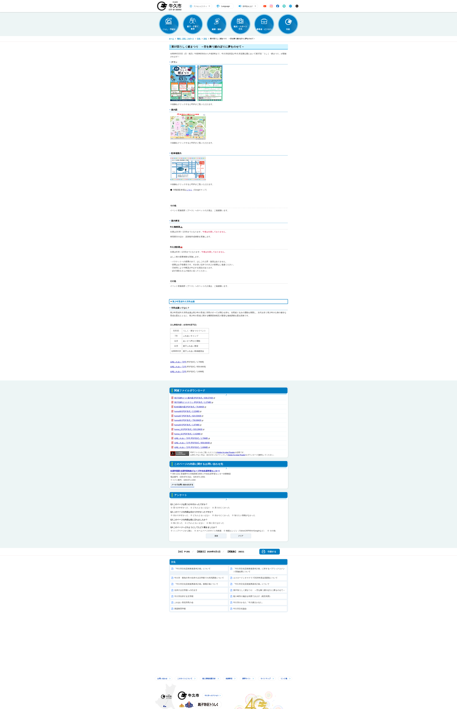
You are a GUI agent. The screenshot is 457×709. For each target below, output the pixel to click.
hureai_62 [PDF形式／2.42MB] (187, 434)
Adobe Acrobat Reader (226, 452)
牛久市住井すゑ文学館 (183, 596)
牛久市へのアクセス (212, 695)
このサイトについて (184, 678)
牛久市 (188, 695)
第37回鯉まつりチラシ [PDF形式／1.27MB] (192, 402)
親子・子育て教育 (193, 27)
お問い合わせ (162, 678)
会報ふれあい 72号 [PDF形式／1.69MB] (191, 447)
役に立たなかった (216, 523)
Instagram (271, 6)
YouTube (264, 6)
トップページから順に (182, 531)
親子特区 (208, 704)
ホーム (171, 39)
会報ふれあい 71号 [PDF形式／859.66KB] (192, 443)
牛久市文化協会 (240, 609)
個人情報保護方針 (209, 678)
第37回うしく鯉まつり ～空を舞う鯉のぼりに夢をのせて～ (259, 590)
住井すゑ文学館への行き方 (185, 590)
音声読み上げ (248, 6)
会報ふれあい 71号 (178, 367)
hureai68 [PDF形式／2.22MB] (186, 411)
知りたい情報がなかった (244, 515)
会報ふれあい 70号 (178, 362)
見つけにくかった (222, 508)
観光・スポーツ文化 (240, 27)
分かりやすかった (180, 515)
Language (225, 6)
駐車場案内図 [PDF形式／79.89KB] (189, 407)
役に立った (178, 523)
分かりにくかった (222, 515)
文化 (198, 39)
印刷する (272, 551)
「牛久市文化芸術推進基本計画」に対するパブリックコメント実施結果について (259, 570)
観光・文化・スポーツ (185, 39)
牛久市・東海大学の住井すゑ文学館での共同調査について (199, 578)
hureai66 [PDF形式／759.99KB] (187, 420)
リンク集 (284, 678)
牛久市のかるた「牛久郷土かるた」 (248, 602)
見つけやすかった (180, 508)
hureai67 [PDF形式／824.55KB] (187, 416)
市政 (288, 29)
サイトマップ (266, 678)
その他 (273, 531)
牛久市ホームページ (170, 6)
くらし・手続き (169, 29)
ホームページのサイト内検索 (209, 531)
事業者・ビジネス (264, 29)
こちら (189, 190)
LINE (284, 6)
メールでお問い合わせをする (182, 485)
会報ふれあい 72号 (178, 372)
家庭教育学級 (180, 609)
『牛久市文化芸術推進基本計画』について (192, 569)
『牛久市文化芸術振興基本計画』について (251, 584)
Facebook (277, 6)
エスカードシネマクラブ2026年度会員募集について (255, 578)
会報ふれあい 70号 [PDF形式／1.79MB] (191, 438)
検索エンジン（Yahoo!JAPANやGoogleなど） (245, 531)
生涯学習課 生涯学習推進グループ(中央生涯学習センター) (195, 471)
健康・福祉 (216, 29)
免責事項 (229, 678)
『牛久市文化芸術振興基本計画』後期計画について (196, 584)
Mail (290, 6)
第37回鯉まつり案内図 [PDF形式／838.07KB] (193, 398)
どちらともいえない (201, 508)
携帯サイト (246, 678)
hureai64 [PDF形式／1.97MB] (186, 425)
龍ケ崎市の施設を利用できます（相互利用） (252, 596)
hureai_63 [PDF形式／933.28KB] (188, 429)
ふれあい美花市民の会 (183, 602)
